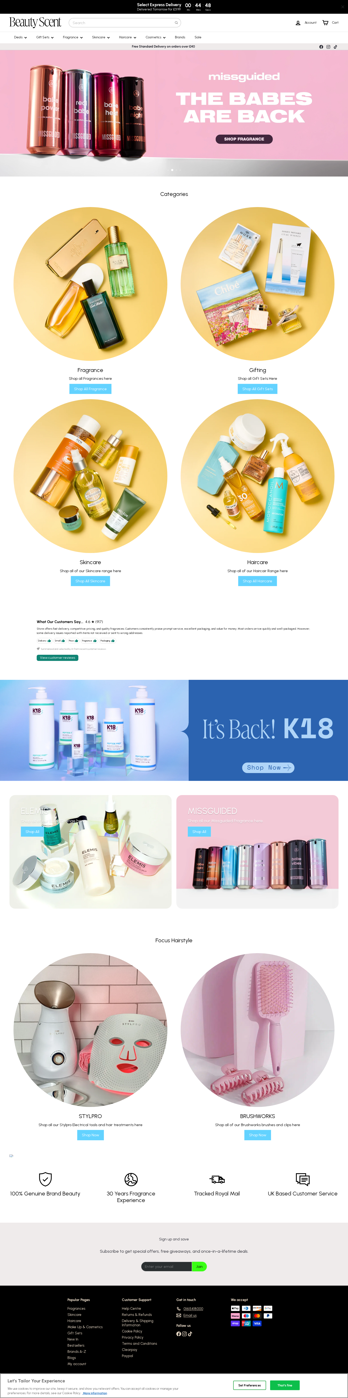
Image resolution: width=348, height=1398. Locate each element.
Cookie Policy (132, 1331)
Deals (18, 37)
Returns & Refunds (137, 1315)
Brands (180, 37)
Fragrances (76, 1308)
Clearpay (129, 1350)
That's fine (284, 1385)
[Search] (176, 22)
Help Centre (131, 1308)
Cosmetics (154, 37)
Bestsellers (75, 1345)
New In (72, 1339)
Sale (198, 37)
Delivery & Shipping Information (137, 1323)
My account (76, 1364)
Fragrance (71, 37)
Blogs (71, 1358)
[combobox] (125, 22)
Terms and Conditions (139, 1343)
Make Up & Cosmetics (85, 1327)
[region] (174, 1385)
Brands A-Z (76, 1351)
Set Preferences (249, 1385)
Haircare (126, 37)
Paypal (127, 1356)
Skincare (99, 37)
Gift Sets (43, 37)
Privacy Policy (132, 1337)
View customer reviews (57, 658)
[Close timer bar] (343, 7)
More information (94, 1393)
